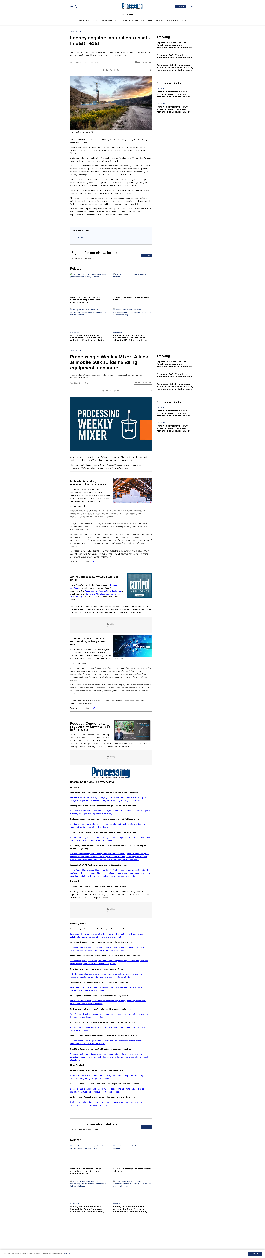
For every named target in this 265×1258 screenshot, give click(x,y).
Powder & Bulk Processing (152, 20)
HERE (92, 564)
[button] (71, 6)
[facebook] (103, 70)
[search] (75, 6)
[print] (151, 70)
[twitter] (111, 70)
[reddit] (115, 70)
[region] (132, 1254)
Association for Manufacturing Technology (103, 593)
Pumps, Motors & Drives (176, 20)
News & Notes (75, 31)
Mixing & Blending (130, 20)
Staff (72, 62)
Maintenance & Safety (110, 20)
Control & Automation (88, 20)
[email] (118, 70)
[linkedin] (107, 70)
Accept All (255, 1253)
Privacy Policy (67, 1253)
